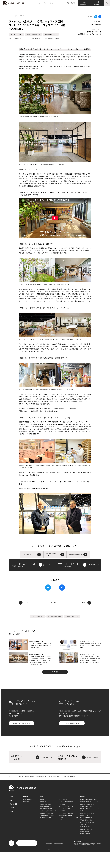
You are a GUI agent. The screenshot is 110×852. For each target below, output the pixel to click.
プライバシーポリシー (58, 843)
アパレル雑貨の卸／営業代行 (47, 815)
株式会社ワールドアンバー (86, 806)
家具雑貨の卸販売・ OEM (33, 34)
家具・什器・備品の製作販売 (46, 806)
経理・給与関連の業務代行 (66, 815)
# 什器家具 (57, 38)
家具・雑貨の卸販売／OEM (46, 808)
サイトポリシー (49, 843)
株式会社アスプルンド (94, 32)
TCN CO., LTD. (83, 824)
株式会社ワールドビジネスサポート (88, 804)
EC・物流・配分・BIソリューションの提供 (69, 818)
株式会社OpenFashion (85, 833)
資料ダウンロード (84, 4)
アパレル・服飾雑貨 (95, 24)
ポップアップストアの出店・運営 (67, 806)
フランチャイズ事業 (65, 808)
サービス (44, 3)
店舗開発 (62, 804)
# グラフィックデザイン (48, 38)
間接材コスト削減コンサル (66, 813)
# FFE (10, 38)
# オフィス (28, 38)
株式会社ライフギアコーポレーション (89, 827)
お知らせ (12, 811)
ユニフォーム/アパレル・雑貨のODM (48, 811)
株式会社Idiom (83, 811)
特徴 (38, 3)
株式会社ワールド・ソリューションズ (89, 34)
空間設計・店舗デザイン (51, 34)
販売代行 (42, 799)
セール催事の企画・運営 (45, 818)
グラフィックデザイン (16, 34)
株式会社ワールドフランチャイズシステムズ (90, 808)
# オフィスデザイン (36, 38)
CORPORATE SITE (25, 843)
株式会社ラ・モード (84, 831)
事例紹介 (51, 3)
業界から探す (26, 802)
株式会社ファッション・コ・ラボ (87, 813)
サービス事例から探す (28, 799)
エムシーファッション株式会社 (87, 822)
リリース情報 (66, 3)
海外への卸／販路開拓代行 (66, 802)
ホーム (33, 3)
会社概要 (73, 3)
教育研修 (62, 811)
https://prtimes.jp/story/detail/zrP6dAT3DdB (34, 488)
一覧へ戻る (53, 602)
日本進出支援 (63, 799)
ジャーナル (58, 3)
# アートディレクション (18, 38)
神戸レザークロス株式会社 (86, 818)
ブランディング (43, 802)
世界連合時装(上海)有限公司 (86, 820)
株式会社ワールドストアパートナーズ (89, 802)
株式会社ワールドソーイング (86, 829)
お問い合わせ (97, 4)
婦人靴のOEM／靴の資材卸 (46, 813)
